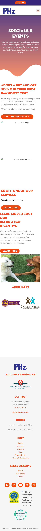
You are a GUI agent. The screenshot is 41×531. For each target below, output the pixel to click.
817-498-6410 (20, 408)
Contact (20, 446)
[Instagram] (13, 485)
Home (20, 443)
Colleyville (20, 474)
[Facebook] (7, 485)
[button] (38, 10)
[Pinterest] (33, 485)
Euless (20, 477)
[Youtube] (20, 485)
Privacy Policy (20, 455)
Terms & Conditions (21, 458)
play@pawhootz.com (20, 412)
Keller (20, 471)
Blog (20, 452)
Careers (20, 449)
